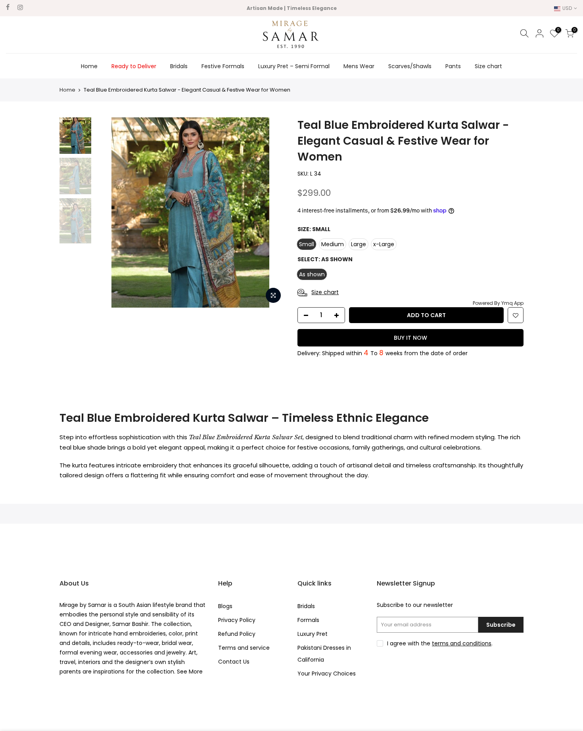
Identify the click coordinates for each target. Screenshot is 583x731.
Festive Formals (222, 66)
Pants (453, 66)
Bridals (179, 66)
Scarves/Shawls (409, 66)
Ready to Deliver (133, 66)
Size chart (488, 66)
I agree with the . (440, 643)
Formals (308, 620)
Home (89, 66)
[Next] (271, 212)
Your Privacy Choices (326, 673)
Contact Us (233, 662)
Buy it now (410, 338)
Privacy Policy (236, 620)
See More (189, 672)
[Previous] (109, 212)
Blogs (225, 606)
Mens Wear (358, 66)
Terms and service (244, 648)
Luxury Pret (312, 634)
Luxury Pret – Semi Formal (294, 66)
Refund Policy (236, 634)
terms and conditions (461, 643)
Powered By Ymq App (498, 303)
